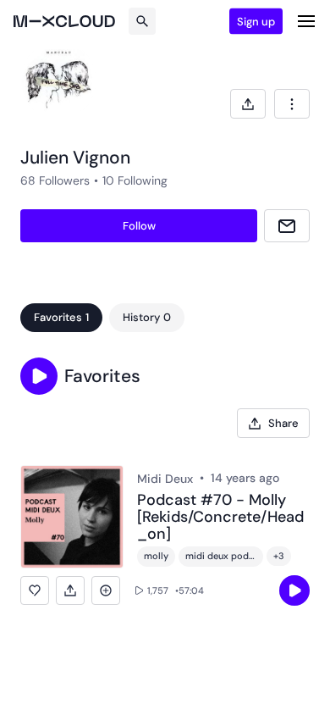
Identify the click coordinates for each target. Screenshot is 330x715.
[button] (39, 376)
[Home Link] (64, 21)
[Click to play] (294, 590)
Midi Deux (165, 478)
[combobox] (292, 104)
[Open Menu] (306, 21)
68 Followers (55, 180)
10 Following (135, 180)
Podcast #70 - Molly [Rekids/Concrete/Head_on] (220, 517)
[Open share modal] (248, 104)
